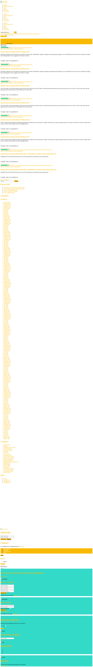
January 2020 (6, 296)
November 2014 (7, 378)
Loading (8, 539)
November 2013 (7, 394)
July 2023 (5, 241)
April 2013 (6, 403)
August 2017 (6, 334)
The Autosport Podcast (8, 468)
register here (15, 613)
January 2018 (6, 328)
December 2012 (7, 408)
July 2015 (5, 367)
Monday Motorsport (8, 459)
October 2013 (6, 395)
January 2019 (6, 312)
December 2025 (7, 203)
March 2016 (6, 357)
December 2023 (7, 235)
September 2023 (7, 239)
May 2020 (5, 291)
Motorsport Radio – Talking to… (11, 461)
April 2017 (6, 340)
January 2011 (6, 438)
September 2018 (7, 317)
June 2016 (5, 353)
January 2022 (6, 265)
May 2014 (5, 386)
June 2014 (5, 384)
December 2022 (7, 250)
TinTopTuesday (7, 472)
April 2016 (6, 355)
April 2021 (6, 277)
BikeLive (5, 446)
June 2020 (5, 290)
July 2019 (5, 304)
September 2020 (7, 286)
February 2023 (6, 248)
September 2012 (7, 412)
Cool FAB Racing (7, 448)
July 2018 (5, 320)
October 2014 (6, 379)
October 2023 (6, 237)
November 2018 (7, 315)
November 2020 (7, 283)
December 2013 (7, 392)
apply (2, 628)
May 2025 (5, 212)
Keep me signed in (5, 608)
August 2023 (6, 240)
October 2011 (6, 426)
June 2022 (5, 258)
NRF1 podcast (6, 464)
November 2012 (7, 409)
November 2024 (7, 220)
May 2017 (5, 338)
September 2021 (7, 270)
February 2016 (6, 358)
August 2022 (6, 256)
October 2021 (6, 269)
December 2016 (7, 345)
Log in (5, 478)
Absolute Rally (6, 444)
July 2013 (5, 399)
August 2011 (6, 429)
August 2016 (6, 350)
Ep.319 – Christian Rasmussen (10, 190)
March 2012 (6, 420)
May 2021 (5, 275)
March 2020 (6, 294)
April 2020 (6, 292)
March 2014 (6, 388)
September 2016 (7, 349)
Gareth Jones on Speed (8, 456)
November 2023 (7, 236)
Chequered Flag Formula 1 (9, 447)
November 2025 (7, 205)
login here (16, 595)
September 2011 (7, 428)
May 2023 (5, 244)
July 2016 (5, 352)
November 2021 (7, 268)
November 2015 (7, 362)
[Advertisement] (11, 506)
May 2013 (5, 401)
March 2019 (6, 310)
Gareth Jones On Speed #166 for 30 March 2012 (15, 51)
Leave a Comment (5, 63)
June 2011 (5, 432)
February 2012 (6, 421)
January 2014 (6, 391)
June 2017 (5, 337)
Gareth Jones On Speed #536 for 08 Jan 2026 (13, 187)
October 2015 (6, 363)
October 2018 (6, 316)
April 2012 (6, 418)
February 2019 (6, 311)
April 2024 (6, 229)
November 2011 (7, 425)
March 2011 (6, 436)
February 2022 (6, 264)
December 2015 (7, 361)
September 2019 (7, 302)
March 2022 (6, 262)
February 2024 (6, 232)
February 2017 (6, 342)
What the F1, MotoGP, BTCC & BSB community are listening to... (24, 33)
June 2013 (5, 400)
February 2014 (6, 390)
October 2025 (6, 206)
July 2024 (5, 226)
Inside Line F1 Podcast (8, 457)
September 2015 (7, 365)
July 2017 (5, 336)
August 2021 (6, 271)
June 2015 (5, 369)
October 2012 (6, 411)
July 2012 (5, 415)
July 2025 (5, 210)
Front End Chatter (7, 455)
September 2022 (7, 254)
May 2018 (5, 323)
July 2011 (5, 430)
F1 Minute (5, 451)
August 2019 (6, 303)
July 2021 (5, 273)
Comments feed (7, 481)
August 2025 (6, 208)
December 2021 (7, 266)
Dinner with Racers (7, 450)
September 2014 (7, 380)
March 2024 (6, 231)
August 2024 (6, 224)
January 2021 (6, 281)
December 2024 (7, 219)
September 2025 (7, 207)
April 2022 (6, 261)
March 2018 (6, 325)
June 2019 (5, 306)
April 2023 (6, 245)
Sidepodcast (6, 467)
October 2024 (6, 222)
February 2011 (6, 437)
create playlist (4, 665)
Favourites (5, 550)
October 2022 (6, 253)
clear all (2, 576)
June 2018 (5, 321)
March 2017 (6, 341)
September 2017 (7, 333)
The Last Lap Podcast (8, 469)
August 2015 (6, 366)
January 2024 (6, 233)
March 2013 (6, 404)
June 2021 (5, 274)
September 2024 (7, 223)
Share (4, 552)
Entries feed (6, 479)
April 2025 (6, 214)
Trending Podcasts (5, 33)
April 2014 (6, 387)
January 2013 (6, 407)
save (4, 564)
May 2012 (5, 417)
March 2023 (6, 247)
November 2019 (7, 299)
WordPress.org (6, 482)
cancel (5, 576)
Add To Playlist (7, 551)
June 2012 (5, 416)
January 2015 (6, 375)
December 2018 (7, 313)
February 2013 (6, 405)
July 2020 (5, 289)
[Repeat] (2, 568)
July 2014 (5, 383)
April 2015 (6, 371)
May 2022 (5, 260)
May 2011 (5, 433)
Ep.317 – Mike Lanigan (8, 192)
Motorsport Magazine (8, 460)
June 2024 (5, 227)
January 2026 (6, 202)
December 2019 (7, 298)
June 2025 (5, 211)
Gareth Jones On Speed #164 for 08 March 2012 (15, 119)
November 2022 (7, 252)
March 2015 (6, 373)
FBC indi (5, 452)
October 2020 (6, 285)
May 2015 (5, 370)
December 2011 (7, 424)
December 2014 (7, 376)
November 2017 (7, 331)
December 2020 (7, 282)
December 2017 (7, 329)
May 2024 (5, 228)
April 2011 (5, 434)
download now (6, 549)
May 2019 (5, 307)
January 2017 (6, 344)
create (2, 639)
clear (2, 564)
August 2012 (6, 413)
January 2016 (6, 359)
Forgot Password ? (5, 611)
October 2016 (6, 348)
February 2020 (6, 295)
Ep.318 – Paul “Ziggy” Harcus (10, 191)
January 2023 (6, 249)
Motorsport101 (6, 463)
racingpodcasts (20, 48)
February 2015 (6, 374)
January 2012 (6, 422)
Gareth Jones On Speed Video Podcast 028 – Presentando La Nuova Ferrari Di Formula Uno (28, 154)
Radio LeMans (6, 465)
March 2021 (6, 278)
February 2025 (6, 216)
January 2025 (6, 218)
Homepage (3, 43)
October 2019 (6, 300)
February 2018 (6, 327)
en (4, 626)
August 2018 (6, 319)
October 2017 (6, 332)
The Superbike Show (8, 471)
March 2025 (6, 215)
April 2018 (6, 324)
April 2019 (6, 308)
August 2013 (6, 397)
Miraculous (21, 546)
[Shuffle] (1, 568)
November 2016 (7, 346)
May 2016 (5, 354)
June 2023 (5, 243)
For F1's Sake (6, 454)
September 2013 (7, 396)
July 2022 (5, 257)
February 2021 (6, 279)
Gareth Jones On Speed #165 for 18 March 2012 (15, 85)
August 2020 (6, 287)
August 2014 (6, 382)
